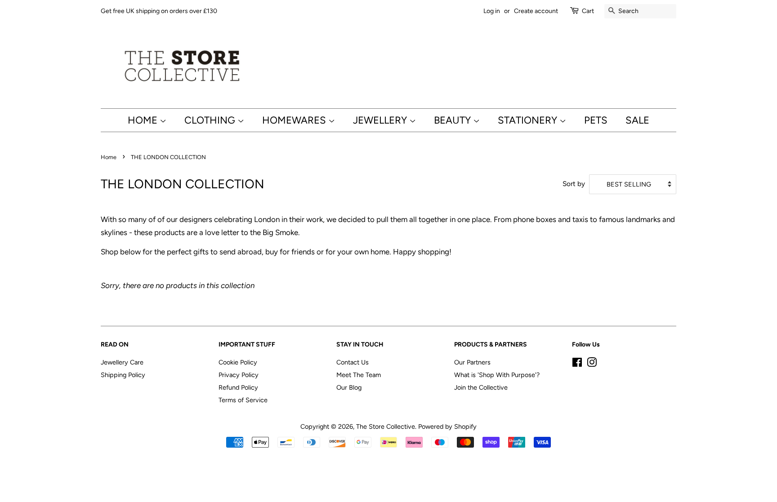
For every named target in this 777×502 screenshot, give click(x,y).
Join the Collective (481, 387)
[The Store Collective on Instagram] (592, 364)
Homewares (295, 120)
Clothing (210, 120)
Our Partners (472, 362)
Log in (491, 11)
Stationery (528, 120)
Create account (536, 11)
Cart (588, 11)
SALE (637, 120)
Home (144, 120)
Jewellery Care (122, 362)
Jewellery (381, 120)
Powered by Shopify (447, 426)
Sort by (574, 183)
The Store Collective (385, 426)
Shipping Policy (123, 375)
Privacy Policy (239, 375)
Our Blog (349, 387)
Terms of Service (243, 400)
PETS (595, 120)
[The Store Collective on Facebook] (577, 364)
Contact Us (352, 362)
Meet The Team (358, 375)
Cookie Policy (238, 362)
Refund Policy (238, 387)
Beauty (453, 120)
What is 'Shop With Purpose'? (497, 375)
